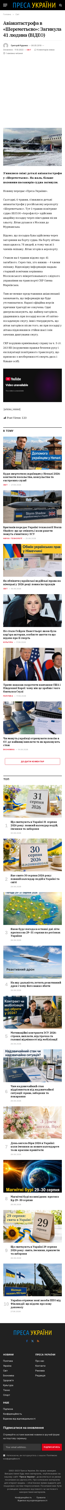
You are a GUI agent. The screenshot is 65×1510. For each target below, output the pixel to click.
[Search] (60, 5)
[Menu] (5, 5)
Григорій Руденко (19, 45)
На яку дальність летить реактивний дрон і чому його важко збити (36, 984)
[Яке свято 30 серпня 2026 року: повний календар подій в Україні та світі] (32, 855)
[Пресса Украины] (34, 5)
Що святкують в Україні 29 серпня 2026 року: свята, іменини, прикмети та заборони (35, 1250)
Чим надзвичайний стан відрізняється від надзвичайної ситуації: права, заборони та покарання (32, 1091)
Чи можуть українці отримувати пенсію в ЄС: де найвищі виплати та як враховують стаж (31, 742)
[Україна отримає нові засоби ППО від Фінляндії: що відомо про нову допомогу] (32, 1280)
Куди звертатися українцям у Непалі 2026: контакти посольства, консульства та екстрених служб (31, 477)
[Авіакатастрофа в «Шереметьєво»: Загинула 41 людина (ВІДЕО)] (32, 147)
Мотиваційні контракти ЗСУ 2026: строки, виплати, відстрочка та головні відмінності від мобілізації (34, 1036)
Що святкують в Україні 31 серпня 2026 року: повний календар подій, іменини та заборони (34, 825)
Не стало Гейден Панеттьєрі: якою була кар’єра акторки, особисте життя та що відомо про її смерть (29, 635)
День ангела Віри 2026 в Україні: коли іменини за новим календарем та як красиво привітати (35, 1147)
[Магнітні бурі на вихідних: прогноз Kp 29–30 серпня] (32, 1176)
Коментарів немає (46, 50)
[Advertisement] (32, 89)
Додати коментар (32, 761)
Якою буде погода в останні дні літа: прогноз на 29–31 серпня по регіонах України (35, 932)
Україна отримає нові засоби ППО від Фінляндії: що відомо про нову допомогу (36, 1304)
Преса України (27, 1476)
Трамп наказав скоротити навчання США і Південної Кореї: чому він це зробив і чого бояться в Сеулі (32, 688)
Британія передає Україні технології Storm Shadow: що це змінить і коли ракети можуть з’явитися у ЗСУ (32, 531)
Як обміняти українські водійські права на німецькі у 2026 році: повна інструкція (32, 582)
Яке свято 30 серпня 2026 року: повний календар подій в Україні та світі (35, 879)
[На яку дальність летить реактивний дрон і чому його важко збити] (32, 962)
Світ (29, 50)
